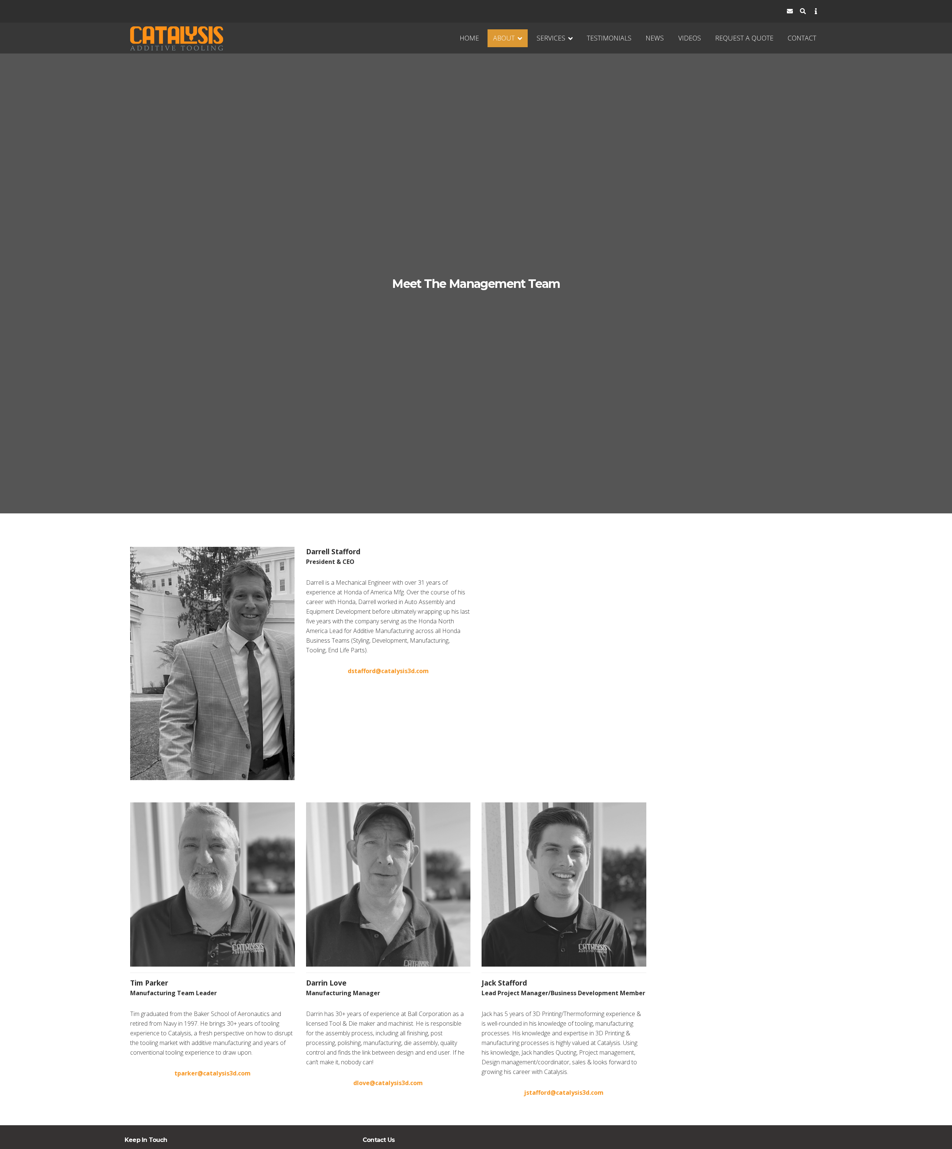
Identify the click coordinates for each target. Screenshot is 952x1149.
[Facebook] (724, 11)
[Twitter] (750, 11)
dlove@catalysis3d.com (388, 1083)
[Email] (789, 11)
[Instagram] (776, 11)
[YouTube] (763, 11)
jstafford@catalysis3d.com (564, 1092)
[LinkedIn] (737, 11)
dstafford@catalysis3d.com (388, 671)
